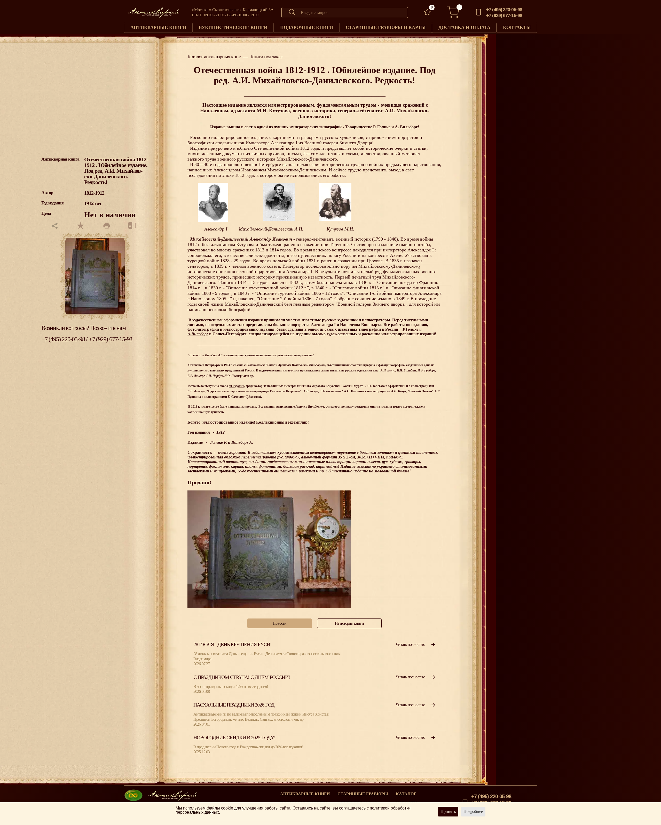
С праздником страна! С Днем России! (241, 677)
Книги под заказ (266, 56)
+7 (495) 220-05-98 (504, 9)
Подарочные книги (306, 27)
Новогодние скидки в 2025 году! (234, 737)
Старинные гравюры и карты (386, 27)
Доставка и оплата (464, 27)
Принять (448, 811)
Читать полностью (410, 644)
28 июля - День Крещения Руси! (232, 644)
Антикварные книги (158, 27)
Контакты (517, 27)
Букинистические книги (233, 27)
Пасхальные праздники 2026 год (233, 705)
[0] (427, 13)
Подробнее (473, 811)
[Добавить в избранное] (80, 226)
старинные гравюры (362, 794)
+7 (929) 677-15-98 (504, 15)
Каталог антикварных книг (213, 56)
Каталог (406, 794)
